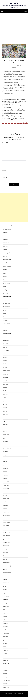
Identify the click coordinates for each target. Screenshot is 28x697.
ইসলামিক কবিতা (6, 337)
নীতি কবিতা (5, 367)
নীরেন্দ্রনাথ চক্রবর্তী (6, 434)
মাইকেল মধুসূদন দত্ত (6, 532)
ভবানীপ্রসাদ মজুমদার (6, 515)
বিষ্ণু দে (4, 458)
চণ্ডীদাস (4, 397)
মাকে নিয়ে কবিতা (6, 481)
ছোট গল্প (4, 465)
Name (4, 163)
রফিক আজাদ (5, 555)
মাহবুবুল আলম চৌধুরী (6, 535)
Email (4, 170)
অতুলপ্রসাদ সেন (6, 239)
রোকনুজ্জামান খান (6, 576)
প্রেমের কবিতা (5, 377)
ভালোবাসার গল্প (5, 619)
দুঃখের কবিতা (5, 357)
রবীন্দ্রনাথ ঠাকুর (5, 559)
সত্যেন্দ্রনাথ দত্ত (6, 613)
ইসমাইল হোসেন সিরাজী (7, 296)
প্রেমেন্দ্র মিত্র (5, 441)
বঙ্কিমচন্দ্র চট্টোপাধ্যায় (7, 448)
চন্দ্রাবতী (4, 401)
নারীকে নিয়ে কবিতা (6, 364)
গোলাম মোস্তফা (5, 394)
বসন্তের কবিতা (5, 380)
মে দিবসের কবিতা (6, 488)
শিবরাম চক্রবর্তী (5, 599)
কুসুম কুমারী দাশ (5, 320)
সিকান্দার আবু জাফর (6, 633)
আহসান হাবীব (5, 293)
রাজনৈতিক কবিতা (6, 498)
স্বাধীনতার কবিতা (6, 687)
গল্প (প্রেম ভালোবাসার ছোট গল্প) (8, 226)
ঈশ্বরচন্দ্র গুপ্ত (5, 300)
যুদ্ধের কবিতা (5, 492)
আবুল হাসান (5, 269)
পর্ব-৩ (9, 123)
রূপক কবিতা (5, 502)
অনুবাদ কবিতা (5, 232)
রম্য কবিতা (5, 495)
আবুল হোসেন (5, 273)
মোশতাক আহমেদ (6, 623)
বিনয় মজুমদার (5, 455)
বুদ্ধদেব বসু (5, 461)
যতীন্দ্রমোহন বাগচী (6, 545)
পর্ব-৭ (21, 123)
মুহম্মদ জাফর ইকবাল (6, 542)
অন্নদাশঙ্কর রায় (6, 242)
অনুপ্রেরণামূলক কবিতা (7, 333)
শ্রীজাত (4, 609)
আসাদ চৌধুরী (5, 290)
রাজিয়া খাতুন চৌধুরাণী (6, 562)
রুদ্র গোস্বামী (5, 569)
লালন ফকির (5, 579)
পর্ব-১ (3, 123)
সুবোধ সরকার (5, 656)
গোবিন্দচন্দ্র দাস (5, 330)
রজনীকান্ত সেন (5, 552)
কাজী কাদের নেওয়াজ (6, 303)
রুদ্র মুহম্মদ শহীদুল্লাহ (7, 572)
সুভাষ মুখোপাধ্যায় (6, 660)
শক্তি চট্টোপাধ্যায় (6, 582)
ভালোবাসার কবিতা (6, 478)
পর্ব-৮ (23, 123)
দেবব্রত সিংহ (5, 421)
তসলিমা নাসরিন (5, 414)
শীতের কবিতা (5, 508)
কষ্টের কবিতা (5, 347)
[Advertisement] (14, 27)
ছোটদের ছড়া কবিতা (6, 350)
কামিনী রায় (4, 310)
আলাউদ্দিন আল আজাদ (6, 283)
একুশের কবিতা (5, 343)
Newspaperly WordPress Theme (16, 694)
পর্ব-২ (6, 123)
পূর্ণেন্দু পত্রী (5, 438)
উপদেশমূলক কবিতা (6, 340)
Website (4, 177)
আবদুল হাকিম (5, 263)
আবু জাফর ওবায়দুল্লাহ (7, 266)
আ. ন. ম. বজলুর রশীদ (6, 253)
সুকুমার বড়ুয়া (5, 640)
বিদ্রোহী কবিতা (5, 384)
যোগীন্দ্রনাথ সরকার (6, 549)
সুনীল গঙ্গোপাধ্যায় (6, 650)
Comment (5, 142)
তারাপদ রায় (5, 417)
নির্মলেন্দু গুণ (5, 431)
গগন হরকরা (5, 327)
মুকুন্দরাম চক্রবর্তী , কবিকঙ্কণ (8, 539)
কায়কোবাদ (4, 313)
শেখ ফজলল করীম (6, 606)
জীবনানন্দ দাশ (5, 411)
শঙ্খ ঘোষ (4, 586)
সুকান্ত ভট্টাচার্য (5, 636)
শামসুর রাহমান (5, 593)
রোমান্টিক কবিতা (5, 505)
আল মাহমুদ (5, 279)
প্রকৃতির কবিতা (5, 374)
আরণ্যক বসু (5, 276)
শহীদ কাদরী (5, 589)
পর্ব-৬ (18, 123)
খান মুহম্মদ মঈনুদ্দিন (6, 323)
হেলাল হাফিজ (5, 683)
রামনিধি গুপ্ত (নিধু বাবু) (7, 566)
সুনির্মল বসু (4, 646)
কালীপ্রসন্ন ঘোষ (6, 316)
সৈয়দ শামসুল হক (6, 663)
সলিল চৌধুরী (5, 616)
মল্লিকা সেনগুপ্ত (6, 525)
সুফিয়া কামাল (5, 653)
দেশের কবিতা (5, 360)
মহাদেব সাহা (5, 529)
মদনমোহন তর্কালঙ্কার (6, 522)
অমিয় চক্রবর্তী (5, 246)
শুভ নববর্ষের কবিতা (6, 512)
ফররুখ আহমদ (5, 444)
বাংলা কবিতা (14, 3)
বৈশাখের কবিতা (5, 475)
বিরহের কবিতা (5, 387)
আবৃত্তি (4, 236)
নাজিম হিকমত (5, 468)
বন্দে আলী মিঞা (5, 451)
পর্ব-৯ (26, 123)
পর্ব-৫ (15, 123)
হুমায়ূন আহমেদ (5, 677)
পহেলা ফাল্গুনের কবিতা (6, 370)
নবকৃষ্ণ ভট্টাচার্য (5, 424)
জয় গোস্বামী (5, 404)
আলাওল (4, 286)
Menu (25, 11)
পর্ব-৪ (12, 123)
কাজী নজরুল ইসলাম (6, 306)
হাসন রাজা (4, 667)
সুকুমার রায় (5, 643)
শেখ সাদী (4, 630)
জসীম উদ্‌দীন (5, 407)
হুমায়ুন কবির (5, 673)
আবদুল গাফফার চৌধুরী (7, 259)
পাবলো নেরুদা (5, 471)
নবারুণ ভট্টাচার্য (5, 428)
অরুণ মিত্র (5, 249)
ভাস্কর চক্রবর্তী (5, 518)
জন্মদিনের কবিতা (5, 354)
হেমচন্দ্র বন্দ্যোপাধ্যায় (6, 680)
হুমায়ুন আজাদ (5, 670)
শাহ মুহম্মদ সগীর (6, 596)
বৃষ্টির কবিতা (5, 391)
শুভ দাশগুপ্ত (5, 603)
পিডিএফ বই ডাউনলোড (7, 229)
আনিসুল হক (5, 256)
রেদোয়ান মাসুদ (5, 626)
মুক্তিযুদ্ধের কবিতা (6, 485)
